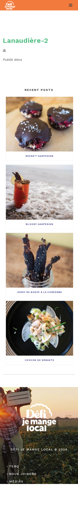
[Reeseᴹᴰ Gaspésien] (39, 124)
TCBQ (14, 466)
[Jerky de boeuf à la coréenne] (39, 260)
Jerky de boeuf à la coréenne (39, 292)
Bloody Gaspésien (39, 224)
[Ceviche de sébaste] (39, 328)
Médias (16, 481)
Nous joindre (23, 474)
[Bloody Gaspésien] (39, 192)
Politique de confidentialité (38, 491)
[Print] (6, 50)
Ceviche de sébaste (39, 360)
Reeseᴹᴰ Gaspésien (39, 156)
